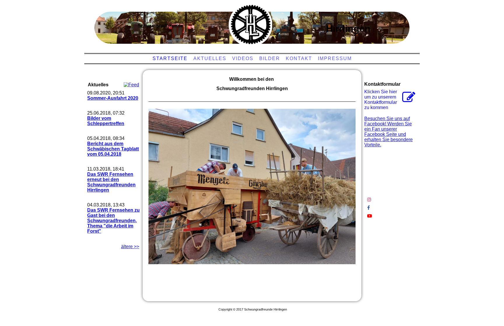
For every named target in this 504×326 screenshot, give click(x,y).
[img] (250, 25)
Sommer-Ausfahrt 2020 (112, 98)
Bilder (269, 58)
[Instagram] (369, 199)
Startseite (170, 58)
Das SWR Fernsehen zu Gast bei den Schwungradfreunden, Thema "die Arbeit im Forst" (113, 221)
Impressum (335, 58)
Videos (242, 58)
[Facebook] (368, 207)
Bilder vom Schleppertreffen (105, 121)
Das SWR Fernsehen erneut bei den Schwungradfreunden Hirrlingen (111, 182)
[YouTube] (369, 215)
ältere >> (130, 246)
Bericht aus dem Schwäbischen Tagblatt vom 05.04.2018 (113, 149)
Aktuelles (209, 58)
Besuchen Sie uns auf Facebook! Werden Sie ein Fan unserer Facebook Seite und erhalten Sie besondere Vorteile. (388, 131)
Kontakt (299, 58)
